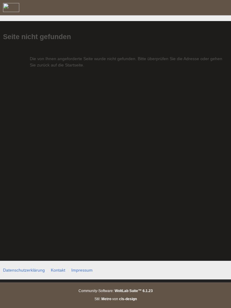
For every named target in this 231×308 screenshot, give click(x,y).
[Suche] (193, 8)
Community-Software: (116, 291)
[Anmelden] (208, 7)
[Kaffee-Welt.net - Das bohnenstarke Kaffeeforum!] (11, 8)
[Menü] (223, 8)
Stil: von (115, 299)
